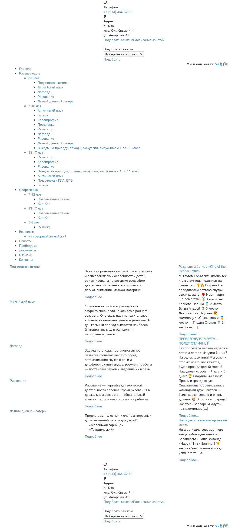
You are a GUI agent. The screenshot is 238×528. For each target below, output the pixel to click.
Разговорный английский (47, 236)
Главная (25, 68)
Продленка (46, 124)
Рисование (46, 96)
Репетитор (45, 129)
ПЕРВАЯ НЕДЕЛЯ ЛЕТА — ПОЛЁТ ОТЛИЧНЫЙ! (199, 340)
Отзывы (25, 254)
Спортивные (28, 189)
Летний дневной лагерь (55, 101)
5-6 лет (33, 77)
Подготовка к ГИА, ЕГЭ (55, 180)
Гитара (43, 115)
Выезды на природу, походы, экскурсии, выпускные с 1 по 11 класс (89, 147)
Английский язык (50, 87)
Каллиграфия (48, 119)
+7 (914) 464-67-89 (118, 11)
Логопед (44, 91)
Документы (27, 250)
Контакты (26, 259)
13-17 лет (35, 152)
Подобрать (112, 59)
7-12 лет (34, 105)
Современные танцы (53, 198)
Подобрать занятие (118, 39)
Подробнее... (189, 334)
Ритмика (44, 226)
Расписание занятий (149, 39)
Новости (25, 240)
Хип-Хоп (44, 203)
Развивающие (29, 73)
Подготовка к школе (53, 82)
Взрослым (26, 231)
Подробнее (93, 296)
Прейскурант (29, 245)
